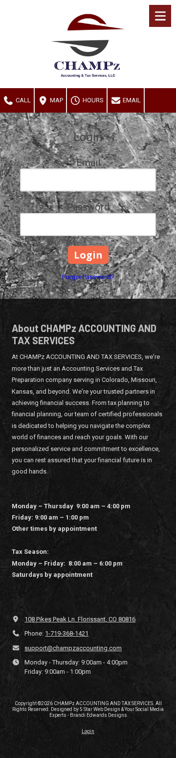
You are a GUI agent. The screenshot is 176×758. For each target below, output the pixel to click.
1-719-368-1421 (66, 633)
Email (131, 100)
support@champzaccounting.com (73, 648)
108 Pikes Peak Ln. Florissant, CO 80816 (79, 619)
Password (88, 207)
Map (55, 100)
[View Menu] (160, 16)
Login (88, 731)
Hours (92, 100)
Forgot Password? (88, 277)
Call (22, 100)
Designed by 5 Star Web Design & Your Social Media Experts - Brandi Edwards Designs (106, 712)
